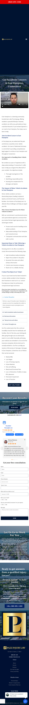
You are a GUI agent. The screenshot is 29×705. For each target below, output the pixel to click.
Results (14, 665)
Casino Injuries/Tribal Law (14, 685)
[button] (26, 39)
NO (6, 499)
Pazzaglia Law (8, 428)
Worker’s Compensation (14, 682)
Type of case (4, 485)
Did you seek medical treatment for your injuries (12, 502)
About (14, 663)
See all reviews (9, 434)
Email (2, 472)
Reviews (15, 667)
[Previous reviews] (2, 448)
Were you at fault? (5, 497)
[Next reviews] (26, 448)
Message (3, 507)
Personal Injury (14, 680)
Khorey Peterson (12, 440)
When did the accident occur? (7, 491)
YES (3, 499)
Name (2, 466)
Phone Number (4, 479)
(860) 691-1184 (14, 655)
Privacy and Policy (14, 671)
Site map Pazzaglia (14, 669)
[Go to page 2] (14, 459)
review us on (18, 434)
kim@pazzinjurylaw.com (14, 657)
